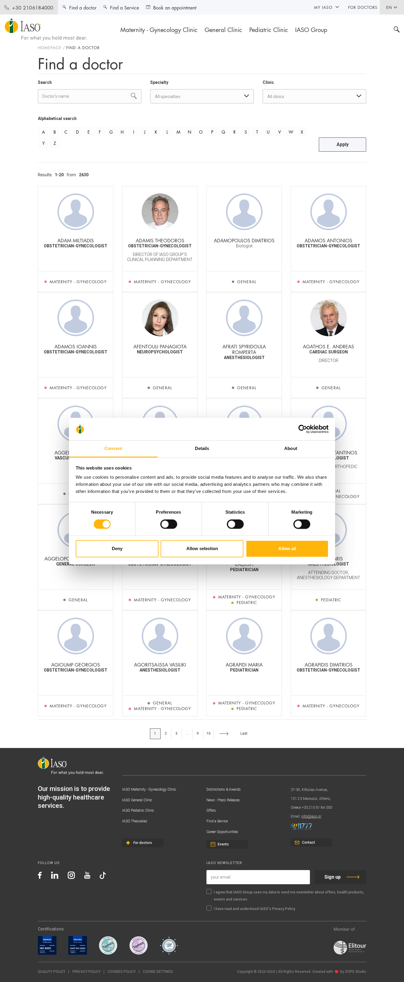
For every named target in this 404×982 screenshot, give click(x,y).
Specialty (159, 82)
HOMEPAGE (50, 47)
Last (244, 733)
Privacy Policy (86, 972)
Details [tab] (202, 448)
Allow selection (202, 548)
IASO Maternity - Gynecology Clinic (149, 789)
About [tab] (290, 448)
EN (389, 7)
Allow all (287, 548)
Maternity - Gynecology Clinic (159, 29)
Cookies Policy (122, 972)
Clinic (268, 82)
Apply (343, 144)
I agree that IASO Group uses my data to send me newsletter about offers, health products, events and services (289, 895)
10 (208, 733)
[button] (158, 972)
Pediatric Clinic (268, 29)
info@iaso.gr (311, 816)
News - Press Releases (223, 800)
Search (45, 82)
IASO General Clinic (137, 800)
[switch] (168, 524)
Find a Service (217, 821)
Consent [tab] (113, 448)
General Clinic (223, 29)
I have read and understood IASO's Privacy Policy (254, 909)
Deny (117, 548)
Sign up (332, 877)
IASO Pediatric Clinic (138, 810)
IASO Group (311, 29)
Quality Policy (51, 972)
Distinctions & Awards (223, 789)
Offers (211, 810)
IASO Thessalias (134, 821)
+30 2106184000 (32, 7)
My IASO (323, 7)
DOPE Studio (355, 972)
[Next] (224, 733)
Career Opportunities (222, 832)
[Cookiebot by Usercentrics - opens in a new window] (303, 428)
